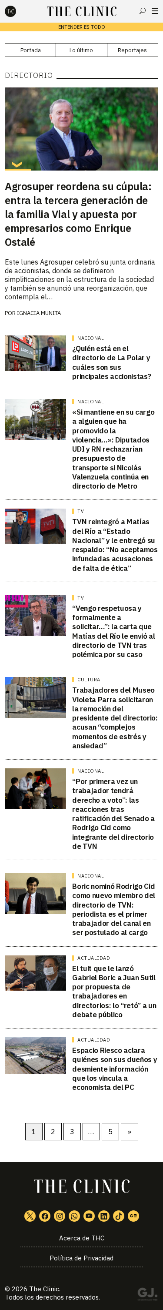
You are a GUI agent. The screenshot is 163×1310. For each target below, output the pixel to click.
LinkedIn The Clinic (104, 1216)
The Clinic (44, 1289)
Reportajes (132, 50)
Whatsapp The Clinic (74, 1216)
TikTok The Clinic (118, 1216)
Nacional (90, 338)
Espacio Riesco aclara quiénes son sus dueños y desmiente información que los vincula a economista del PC (114, 1068)
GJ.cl (147, 1296)
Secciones (155, 11)
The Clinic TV (89, 1216)
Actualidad (93, 958)
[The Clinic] (18, 11)
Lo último (81, 50)
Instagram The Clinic (59, 1216)
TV (80, 511)
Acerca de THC (81, 1238)
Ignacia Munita (39, 313)
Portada (30, 50)
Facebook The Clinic (44, 1216)
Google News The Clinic (133, 1216)
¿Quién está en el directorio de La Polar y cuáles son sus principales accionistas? (111, 362)
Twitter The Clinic (30, 1216)
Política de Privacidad (81, 1258)
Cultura (88, 680)
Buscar (143, 11)
